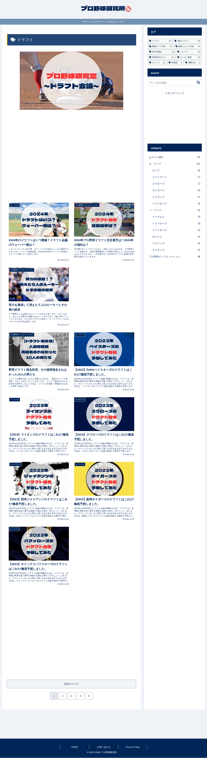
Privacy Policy (133, 747)
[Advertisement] (71, 156)
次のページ (71, 684)
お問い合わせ (103, 747)
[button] (196, 82)
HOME (74, 747)
